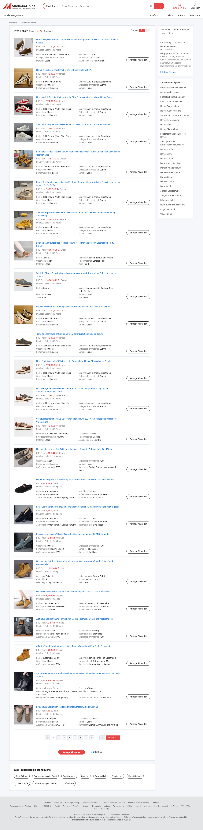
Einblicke (155, 802)
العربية (138, 806)
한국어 (130, 806)
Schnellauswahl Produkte (138, 802)
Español (76, 806)
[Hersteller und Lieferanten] (19, 6)
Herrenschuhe (166, 149)
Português (96, 806)
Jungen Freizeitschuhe (170, 195)
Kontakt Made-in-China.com (114, 802)
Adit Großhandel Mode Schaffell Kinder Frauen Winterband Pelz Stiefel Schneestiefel (74, 646)
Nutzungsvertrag (72, 802)
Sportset (85, 776)
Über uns (47, 802)
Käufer (153, 15)
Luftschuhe (68, 783)
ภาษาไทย (166, 806)
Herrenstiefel (166, 153)
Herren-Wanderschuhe (170, 110)
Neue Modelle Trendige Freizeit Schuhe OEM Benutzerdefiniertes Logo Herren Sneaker (75, 97)
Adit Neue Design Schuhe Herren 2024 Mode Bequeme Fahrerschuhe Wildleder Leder (74, 618)
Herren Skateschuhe (169, 129)
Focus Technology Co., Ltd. (99, 814)
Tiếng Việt (185, 806)
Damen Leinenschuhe (170, 172)
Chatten (98, 751)
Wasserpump (166, 213)
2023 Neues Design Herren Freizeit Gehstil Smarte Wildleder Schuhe (67, 706)
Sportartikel (100, 776)
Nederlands (148, 806)
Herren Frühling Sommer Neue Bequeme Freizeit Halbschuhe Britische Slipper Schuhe (75, 479)
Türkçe (175, 806)
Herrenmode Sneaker (170, 92)
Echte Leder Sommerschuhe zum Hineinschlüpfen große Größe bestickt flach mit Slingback (77, 506)
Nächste (113, 737)
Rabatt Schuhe (135, 776)
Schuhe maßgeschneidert (46, 783)
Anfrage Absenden (138, 59)
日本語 (57, 806)
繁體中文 (47, 806)
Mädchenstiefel (167, 200)
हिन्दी (157, 806)
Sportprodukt (69, 776)
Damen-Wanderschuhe (170, 167)
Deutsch (86, 806)
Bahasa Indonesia (101, 809)
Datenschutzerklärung (91, 802)
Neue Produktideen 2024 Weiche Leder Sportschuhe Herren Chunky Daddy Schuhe (74, 361)
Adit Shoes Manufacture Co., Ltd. (175, 29)
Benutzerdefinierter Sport (45, 776)
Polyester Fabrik (167, 209)
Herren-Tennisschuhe (170, 106)
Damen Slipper (167, 177)
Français (66, 806)
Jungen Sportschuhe (170, 190)
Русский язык (118, 806)
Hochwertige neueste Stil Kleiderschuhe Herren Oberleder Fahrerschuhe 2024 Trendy (75, 449)
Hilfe (169, 15)
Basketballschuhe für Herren (173, 87)
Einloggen (195, 7)
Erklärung (58, 802)
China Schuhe (22, 783)
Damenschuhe (167, 181)
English (28, 806)
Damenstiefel (166, 186)
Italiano (107, 806)
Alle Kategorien (14, 15)
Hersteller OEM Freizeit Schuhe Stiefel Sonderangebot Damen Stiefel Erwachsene (73, 591)
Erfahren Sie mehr (170, 72)
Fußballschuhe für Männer (172, 96)
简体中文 (37, 806)
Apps (180, 15)
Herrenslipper (166, 124)
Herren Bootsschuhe (169, 120)
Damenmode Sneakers (170, 163)
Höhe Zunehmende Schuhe (172, 204)
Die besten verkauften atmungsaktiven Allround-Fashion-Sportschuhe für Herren (73, 306)
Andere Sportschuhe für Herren (174, 115)
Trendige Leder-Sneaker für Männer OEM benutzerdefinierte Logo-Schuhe (69, 333)
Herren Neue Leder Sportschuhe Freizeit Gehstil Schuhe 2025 (64, 69)
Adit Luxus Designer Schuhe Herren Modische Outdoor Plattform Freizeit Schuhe (73, 124)
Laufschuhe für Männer (171, 101)
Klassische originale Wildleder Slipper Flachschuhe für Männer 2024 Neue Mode (72, 534)
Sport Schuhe (22, 776)
